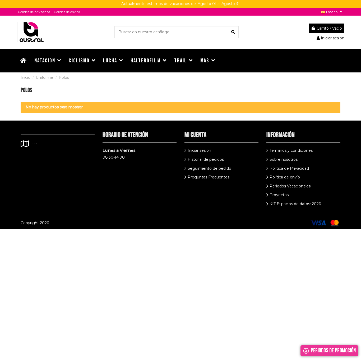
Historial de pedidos (206, 159)
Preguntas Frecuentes (208, 177)
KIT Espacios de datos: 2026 (295, 203)
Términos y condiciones (291, 150)
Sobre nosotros (284, 159)
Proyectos (279, 194)
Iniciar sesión (199, 150)
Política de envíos (67, 12)
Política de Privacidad (289, 168)
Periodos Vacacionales (290, 186)
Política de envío (285, 177)
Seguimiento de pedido (209, 168)
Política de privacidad (34, 12)
